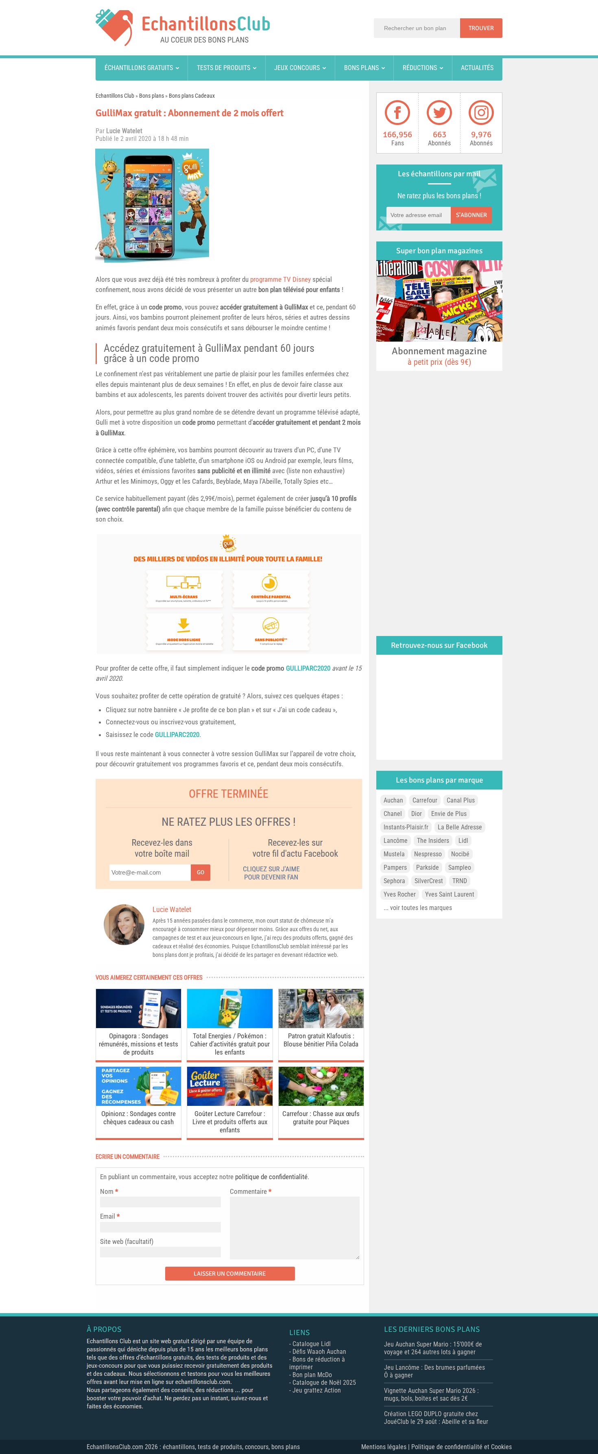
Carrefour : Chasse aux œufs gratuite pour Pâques (321, 1118)
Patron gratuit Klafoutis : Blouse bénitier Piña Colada (321, 1040)
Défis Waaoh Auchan (319, 1351)
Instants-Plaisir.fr (406, 827)
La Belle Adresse (460, 827)
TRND (459, 881)
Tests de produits (223, 68)
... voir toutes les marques (418, 908)
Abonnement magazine (439, 356)
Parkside (427, 867)
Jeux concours (297, 68)
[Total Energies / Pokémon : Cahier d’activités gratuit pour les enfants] (229, 1026)
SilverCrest (429, 881)
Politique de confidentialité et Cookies (461, 1447)
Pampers (395, 867)
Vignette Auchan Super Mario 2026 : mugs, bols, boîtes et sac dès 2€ (431, 1394)
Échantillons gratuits (139, 68)
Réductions (420, 68)
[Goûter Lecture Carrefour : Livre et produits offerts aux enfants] (229, 1103)
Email (107, 1216)
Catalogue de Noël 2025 (324, 1382)
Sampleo (459, 867)
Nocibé (460, 854)
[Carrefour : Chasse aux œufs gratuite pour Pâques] (321, 1103)
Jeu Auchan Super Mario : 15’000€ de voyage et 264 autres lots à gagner (433, 1348)
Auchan (393, 800)
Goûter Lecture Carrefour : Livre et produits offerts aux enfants (229, 1122)
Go (200, 872)
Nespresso (428, 854)
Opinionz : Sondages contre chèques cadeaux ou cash (138, 1118)
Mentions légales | (386, 1447)
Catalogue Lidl (311, 1344)
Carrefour (424, 800)
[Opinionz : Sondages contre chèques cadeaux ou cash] (138, 1103)
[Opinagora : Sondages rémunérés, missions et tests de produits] (138, 1026)
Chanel (393, 814)
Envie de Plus (449, 814)
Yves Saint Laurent (449, 894)
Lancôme (396, 840)
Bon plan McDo (312, 1375)
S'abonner (471, 215)
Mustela (394, 854)
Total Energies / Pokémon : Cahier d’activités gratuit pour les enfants (230, 1044)
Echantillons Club (115, 95)
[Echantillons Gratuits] (183, 44)
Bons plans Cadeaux (192, 95)
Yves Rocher (400, 894)
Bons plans (361, 68)
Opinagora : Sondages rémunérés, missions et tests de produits (138, 1044)
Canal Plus (461, 800)
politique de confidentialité (271, 1177)
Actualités (477, 68)
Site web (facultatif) (126, 1241)
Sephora (394, 881)
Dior (416, 814)
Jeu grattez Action (316, 1390)
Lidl (463, 840)
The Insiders (433, 840)
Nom (106, 1191)
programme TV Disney (280, 279)
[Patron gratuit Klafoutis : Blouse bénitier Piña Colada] (321, 1026)
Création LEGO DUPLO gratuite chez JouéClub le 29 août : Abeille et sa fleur (436, 1417)
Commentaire (250, 1191)
